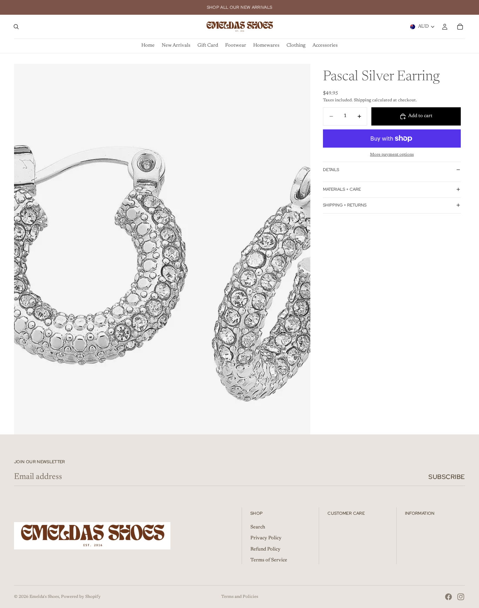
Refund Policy (265, 549)
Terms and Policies (239, 597)
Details (331, 170)
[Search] (16, 26)
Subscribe (447, 477)
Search (257, 527)
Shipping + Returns (344, 205)
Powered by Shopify (81, 597)
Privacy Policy (266, 538)
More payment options (392, 155)
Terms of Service (268, 560)
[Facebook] (448, 597)
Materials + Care (342, 189)
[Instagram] (461, 597)
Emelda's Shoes (44, 597)
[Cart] (460, 26)
